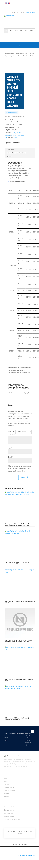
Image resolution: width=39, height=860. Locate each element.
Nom (10, 448)
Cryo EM (6, 784)
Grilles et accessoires (17, 135)
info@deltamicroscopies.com (16, 733)
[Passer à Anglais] (6, 3)
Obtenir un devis (9, 807)
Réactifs (6, 793)
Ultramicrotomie (9, 787)
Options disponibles (11, 112)
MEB (5, 781)
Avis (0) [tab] (9, 156)
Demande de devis (26, 855)
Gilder (13, 133)
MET (11, 53)
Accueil (7, 53)
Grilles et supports (9, 790)
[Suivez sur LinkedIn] (32, 731)
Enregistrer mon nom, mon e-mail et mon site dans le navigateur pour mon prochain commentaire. (19, 469)
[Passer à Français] (9, 3)
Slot (6, 137)
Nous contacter (30, 12)
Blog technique (8, 813)
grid (15, 137)
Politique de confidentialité (12, 819)
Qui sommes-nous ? (10, 810)
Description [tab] (10, 149)
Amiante (6, 796)
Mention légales (9, 816)
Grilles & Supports (19, 53)
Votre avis (11, 435)
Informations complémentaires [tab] (16, 153)
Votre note (12, 432)
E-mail (10, 457)
